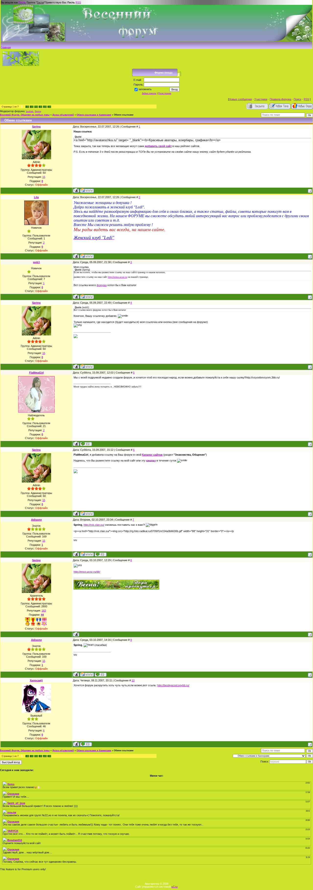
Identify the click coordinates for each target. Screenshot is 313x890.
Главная (6, 47)
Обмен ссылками (124, 115)
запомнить (145, 89)
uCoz (174, 886)
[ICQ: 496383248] (86, 443)
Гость (22, 2)
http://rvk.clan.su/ (94, 524)
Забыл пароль (149, 93)
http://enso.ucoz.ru (117, 277)
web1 (36, 262)
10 (133, 680)
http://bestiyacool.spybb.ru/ (173, 685)
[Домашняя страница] (87, 190)
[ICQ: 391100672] (101, 554)
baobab (29, 111)
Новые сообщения (240, 99)
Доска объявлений (63, 115)
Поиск (297, 99)
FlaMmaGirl (36, 372)
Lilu (36, 197)
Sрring (36, 126)
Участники (260, 99)
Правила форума (280, 99)
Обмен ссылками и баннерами (94, 115)
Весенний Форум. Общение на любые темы (25, 115)
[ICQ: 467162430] (86, 744)
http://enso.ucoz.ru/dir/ (87, 571)
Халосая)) (36, 680)
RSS (78, 2)
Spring (38, 111)
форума (102, 285)
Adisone (36, 519)
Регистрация (164, 93)
